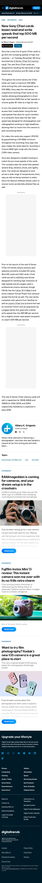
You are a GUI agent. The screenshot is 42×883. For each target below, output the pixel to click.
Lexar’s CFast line (16, 303)
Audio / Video (7, 779)
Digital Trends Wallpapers (32, 809)
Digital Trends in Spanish (32, 813)
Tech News (35, 460)
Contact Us (5, 803)
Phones (4, 768)
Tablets (26, 768)
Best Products (29, 783)
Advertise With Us (7, 807)
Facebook (3, 753)
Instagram (8, 753)
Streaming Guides (30, 779)
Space (26, 775)
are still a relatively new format (20, 277)
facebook (16, 432)
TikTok (24, 753)
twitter (24, 432)
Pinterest (30, 753)
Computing (6, 772)
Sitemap (26, 857)
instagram (20, 432)
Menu (3, 8)
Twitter (13, 753)
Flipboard (3, 759)
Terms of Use (6, 861)
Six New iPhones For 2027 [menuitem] (24, 13)
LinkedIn (35, 753)
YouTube (19, 753)
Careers (4, 848)
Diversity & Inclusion (8, 857)
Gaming (5, 775)
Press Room (28, 852)
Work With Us (6, 852)
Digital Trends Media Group (12, 868)
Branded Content (29, 805)
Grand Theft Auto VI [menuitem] (8, 13)
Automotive (6, 790)
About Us (5, 799)
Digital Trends (11, 10)
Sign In (36, 8)
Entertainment (7, 786)
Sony (26, 460)
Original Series (29, 790)
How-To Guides (29, 786)
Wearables (28, 772)
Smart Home (6, 783)
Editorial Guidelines (8, 811)
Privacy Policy (28, 848)
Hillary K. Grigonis (9, 42)
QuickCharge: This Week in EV (12, 460)
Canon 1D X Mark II (23, 290)
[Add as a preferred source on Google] (7, 46)
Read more (9, 551)
